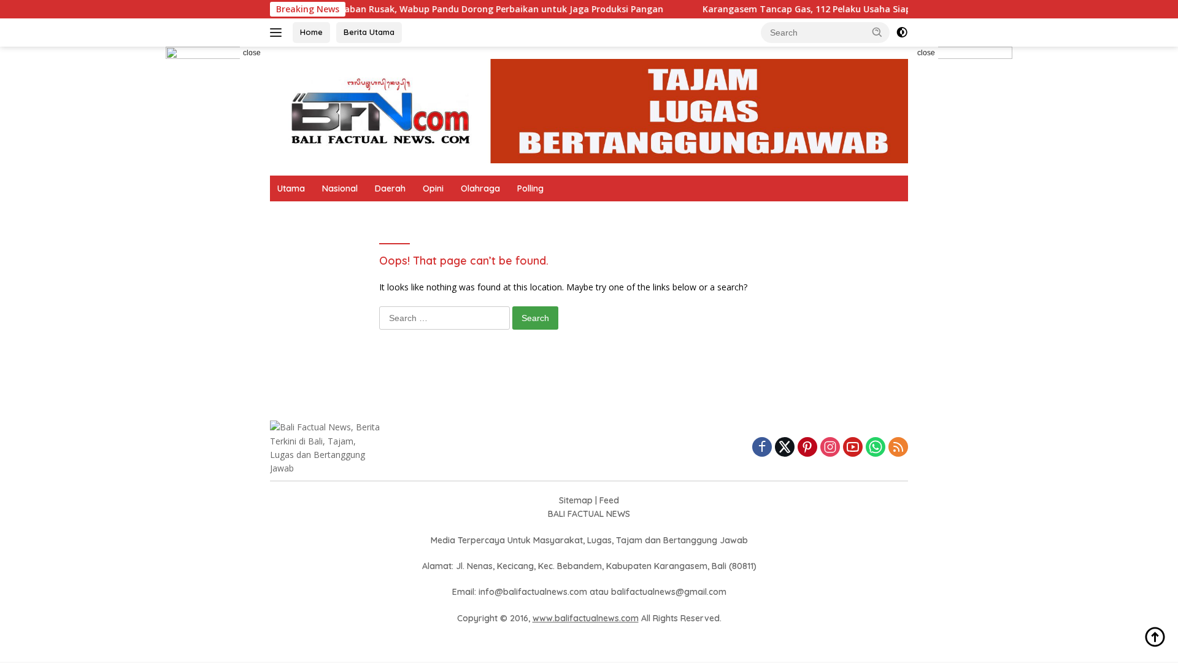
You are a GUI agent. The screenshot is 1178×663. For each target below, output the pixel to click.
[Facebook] (762, 448)
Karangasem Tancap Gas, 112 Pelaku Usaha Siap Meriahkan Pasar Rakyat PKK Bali (859, 9)
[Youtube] (853, 448)
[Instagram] (830, 448)
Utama (291, 188)
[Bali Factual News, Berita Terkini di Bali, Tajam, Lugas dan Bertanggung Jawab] (589, 110)
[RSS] (898, 448)
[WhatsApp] (875, 448)
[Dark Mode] (902, 32)
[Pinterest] (807, 448)
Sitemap (576, 500)
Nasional (340, 188)
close (252, 52)
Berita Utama (369, 32)
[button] (877, 32)
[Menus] (278, 32)
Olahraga (480, 188)
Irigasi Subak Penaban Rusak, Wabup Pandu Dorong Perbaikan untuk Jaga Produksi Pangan (448, 9)
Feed (609, 500)
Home (311, 32)
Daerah (390, 188)
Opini (433, 188)
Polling (530, 188)
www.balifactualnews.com (586, 618)
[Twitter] (785, 448)
